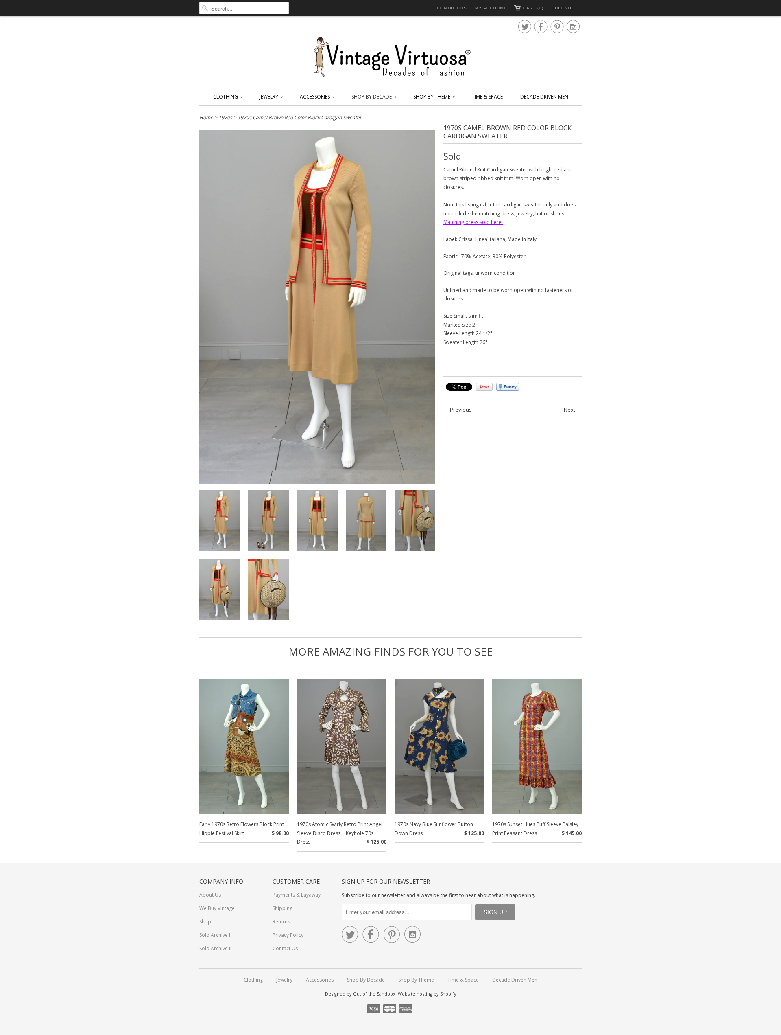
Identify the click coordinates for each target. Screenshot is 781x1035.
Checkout (565, 8)
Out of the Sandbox (374, 994)
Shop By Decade (373, 96)
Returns (281, 921)
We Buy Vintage (217, 908)
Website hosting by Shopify (427, 994)
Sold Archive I (214, 935)
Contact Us (452, 8)
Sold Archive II (215, 948)
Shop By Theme (433, 96)
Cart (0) (533, 8)
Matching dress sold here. (473, 222)
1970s (225, 117)
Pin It (484, 387)
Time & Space (487, 96)
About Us (210, 894)
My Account (490, 8)
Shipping (282, 908)
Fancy (507, 387)
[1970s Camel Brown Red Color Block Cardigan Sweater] (219, 522)
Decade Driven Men (544, 96)
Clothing (227, 96)
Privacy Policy (288, 935)
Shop (205, 921)
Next (569, 409)
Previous (461, 409)
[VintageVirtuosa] (390, 57)
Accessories (317, 96)
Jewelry (271, 96)
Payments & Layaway (297, 894)
